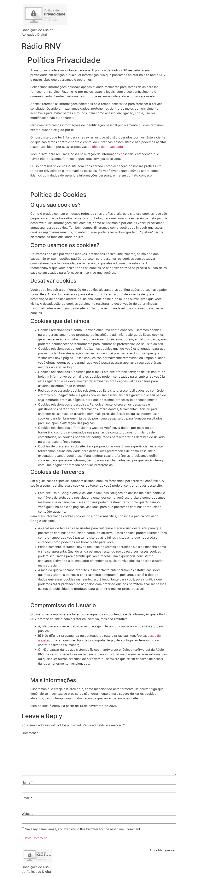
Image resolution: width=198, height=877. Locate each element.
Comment (30, 732)
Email (27, 797)
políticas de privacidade (105, 147)
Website (27, 813)
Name (27, 782)
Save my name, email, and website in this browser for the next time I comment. (83, 829)
